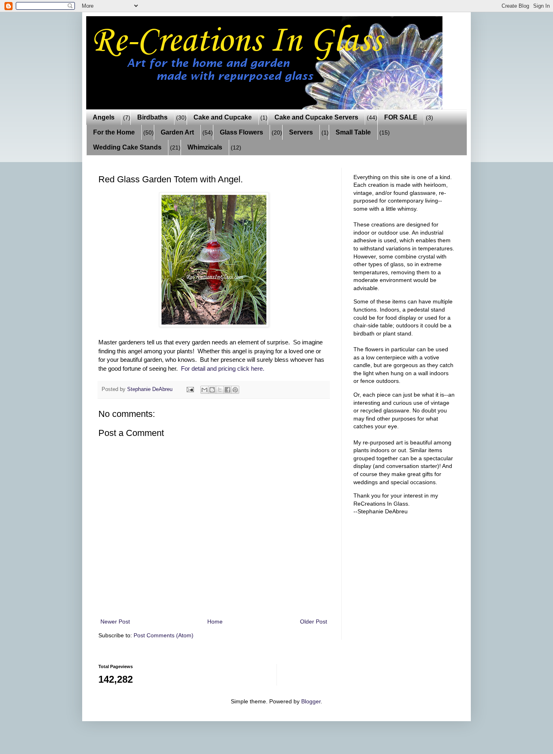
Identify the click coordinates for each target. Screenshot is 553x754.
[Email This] (204, 390)
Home (215, 621)
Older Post (313, 621)
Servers (301, 132)
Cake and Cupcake (223, 117)
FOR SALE (400, 117)
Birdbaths (152, 117)
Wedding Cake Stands (127, 147)
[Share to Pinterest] (235, 390)
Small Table (353, 132)
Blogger (311, 701)
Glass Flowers (241, 132)
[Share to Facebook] (227, 390)
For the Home (114, 132)
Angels (104, 117)
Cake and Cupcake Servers (316, 117)
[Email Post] (190, 389)
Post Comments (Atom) (164, 635)
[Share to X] (220, 390)
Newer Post (115, 621)
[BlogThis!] (212, 390)
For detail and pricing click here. (222, 368)
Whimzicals (204, 147)
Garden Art (177, 132)
